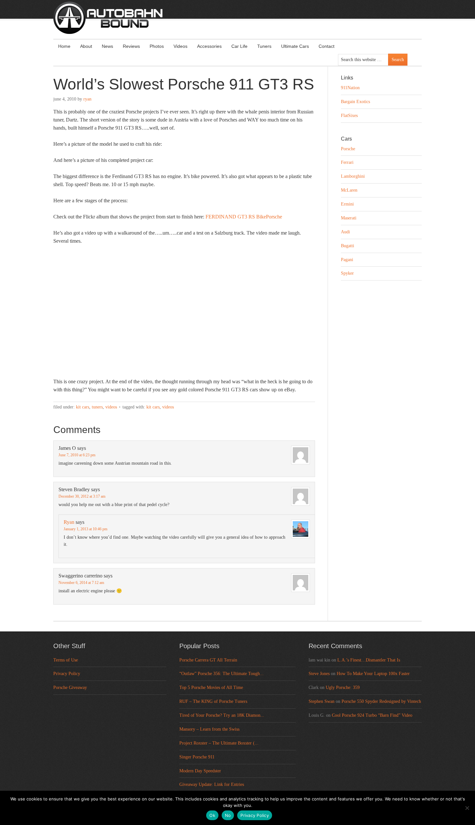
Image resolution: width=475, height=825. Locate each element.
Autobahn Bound (248, 23)
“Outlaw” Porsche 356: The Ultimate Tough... (221, 673)
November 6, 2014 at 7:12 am (81, 582)
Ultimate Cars (295, 46)
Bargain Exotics (355, 101)
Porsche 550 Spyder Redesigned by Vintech (381, 701)
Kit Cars (82, 407)
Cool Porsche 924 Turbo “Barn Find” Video (372, 715)
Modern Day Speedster (200, 770)
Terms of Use (65, 660)
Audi (345, 231)
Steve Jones (319, 673)
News (107, 46)
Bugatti (347, 245)
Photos (157, 46)
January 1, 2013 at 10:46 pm (85, 529)
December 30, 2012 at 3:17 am (81, 496)
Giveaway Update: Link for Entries (211, 784)
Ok (212, 815)
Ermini (347, 204)
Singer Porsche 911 (197, 757)
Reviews (131, 46)
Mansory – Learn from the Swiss (209, 729)
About (86, 46)
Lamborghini (353, 176)
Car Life (239, 46)
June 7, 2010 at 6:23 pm (76, 455)
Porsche (348, 148)
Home (64, 46)
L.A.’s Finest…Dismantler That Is (368, 660)
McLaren (349, 190)
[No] (467, 808)
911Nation (350, 87)
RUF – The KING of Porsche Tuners (213, 701)
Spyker (347, 273)
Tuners (264, 46)
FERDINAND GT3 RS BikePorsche (244, 216)
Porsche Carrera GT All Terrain (208, 660)
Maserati (348, 218)
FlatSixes (349, 115)
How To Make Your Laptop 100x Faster (373, 673)
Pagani (347, 259)
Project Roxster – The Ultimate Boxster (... (219, 743)
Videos (180, 46)
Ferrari (347, 162)
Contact (326, 46)
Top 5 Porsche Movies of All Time (211, 687)
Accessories (209, 46)
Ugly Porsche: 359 (343, 687)
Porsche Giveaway (70, 687)
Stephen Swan (321, 701)
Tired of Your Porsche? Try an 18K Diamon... (221, 715)
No (228, 815)
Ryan (87, 99)
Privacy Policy (66, 673)
